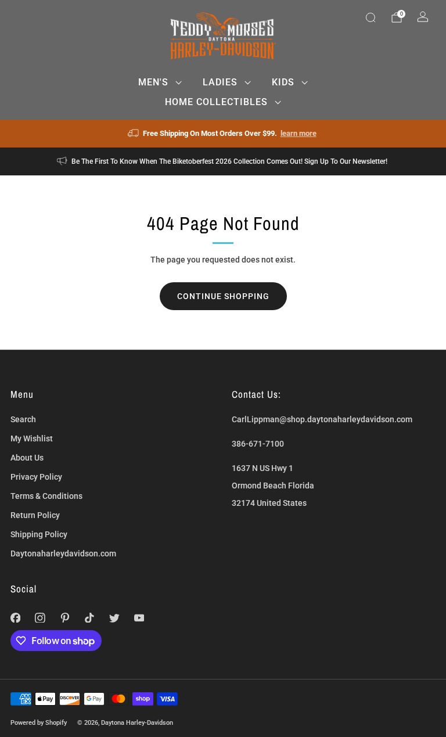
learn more (298, 133)
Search (23, 419)
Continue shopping (223, 296)
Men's (153, 82)
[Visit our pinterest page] (64, 617)
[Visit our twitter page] (114, 617)
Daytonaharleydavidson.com (63, 553)
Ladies (220, 82)
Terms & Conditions (46, 496)
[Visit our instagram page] (40, 617)
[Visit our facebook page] (15, 617)
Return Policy (35, 515)
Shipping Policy (38, 534)
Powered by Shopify (38, 722)
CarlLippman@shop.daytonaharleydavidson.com (322, 419)
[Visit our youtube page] (139, 617)
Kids (283, 82)
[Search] (370, 17)
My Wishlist (31, 438)
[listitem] (223, 134)
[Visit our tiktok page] (89, 617)
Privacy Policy (36, 476)
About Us (27, 457)
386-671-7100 (258, 443)
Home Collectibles (216, 101)
